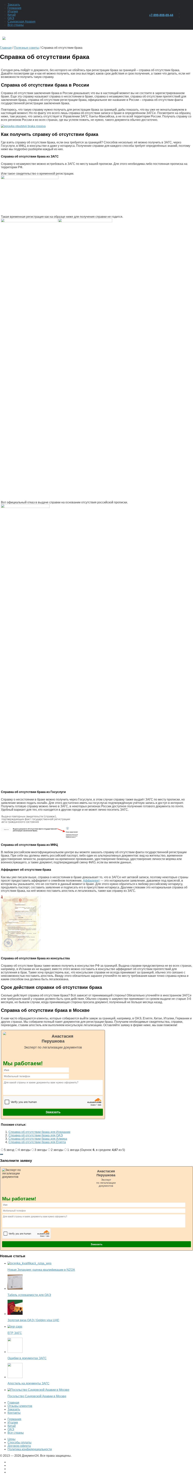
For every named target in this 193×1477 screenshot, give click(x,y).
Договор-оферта (19, 1445)
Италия (13, 11)
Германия (14, 8)
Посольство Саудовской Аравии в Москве (37, 1396)
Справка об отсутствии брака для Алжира (37, 1138)
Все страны (16, 25)
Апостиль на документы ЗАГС (28, 1383)
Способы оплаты (19, 1442)
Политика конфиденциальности (30, 1449)
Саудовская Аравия (21, 21)
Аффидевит (91, 880)
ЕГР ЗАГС (15, 1333)
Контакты (14, 1412)
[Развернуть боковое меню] (1, 1154)
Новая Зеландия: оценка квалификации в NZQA (41, 1269)
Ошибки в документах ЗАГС (27, 1358)
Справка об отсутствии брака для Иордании (39, 1132)
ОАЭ (11, 18)
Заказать (14, 4)
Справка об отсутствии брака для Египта (37, 1142)
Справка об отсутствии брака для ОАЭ (35, 1135)
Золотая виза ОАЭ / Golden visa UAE (33, 1320)
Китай (12, 14)
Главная (13, 1402)
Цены (11, 1439)
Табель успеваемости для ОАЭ (29, 1295)
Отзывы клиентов (20, 1406)
